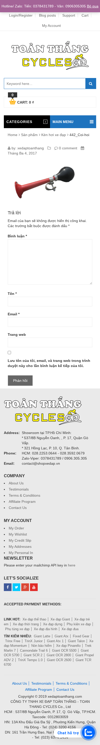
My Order (16, 528)
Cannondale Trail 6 (34, 650)
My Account (51, 26)
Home (12, 135)
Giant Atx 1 (55, 641)
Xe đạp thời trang (26, 624)
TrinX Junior (34, 641)
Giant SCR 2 (33, 655)
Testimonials (19, 489)
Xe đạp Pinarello (68, 646)
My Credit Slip (20, 540)
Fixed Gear (81, 636)
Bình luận (17, 236)
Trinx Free (12, 641)
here (71, 565)
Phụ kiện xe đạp (79, 624)
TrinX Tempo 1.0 (30, 660)
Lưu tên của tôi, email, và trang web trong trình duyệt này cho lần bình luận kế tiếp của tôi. (49, 363)
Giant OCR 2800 (59, 655)
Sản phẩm (29, 135)
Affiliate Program (22, 501)
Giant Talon (76, 641)
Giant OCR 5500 (64, 650)
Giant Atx (61, 636)
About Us (16, 483)
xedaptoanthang (30, 148)
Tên (12, 294)
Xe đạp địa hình (45, 629)
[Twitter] (16, 587)
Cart (85, 15)
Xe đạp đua (70, 629)
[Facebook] (7, 587)
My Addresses (20, 546)
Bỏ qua (92, 6)
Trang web (17, 334)
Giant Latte (42, 636)
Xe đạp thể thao (34, 619)
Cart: (23, 101)
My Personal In (21, 553)
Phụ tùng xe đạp (17, 629)
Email (13, 314)
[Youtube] (33, 587)
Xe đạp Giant (60, 619)
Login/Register (21, 15)
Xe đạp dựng (52, 624)
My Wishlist (18, 534)
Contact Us (18, 508)
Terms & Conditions (24, 495)
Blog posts (47, 15)
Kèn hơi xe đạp (53, 135)
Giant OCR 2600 (59, 660)
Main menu (63, 122)
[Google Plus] (25, 587)
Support (68, 15)
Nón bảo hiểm (41, 646)
